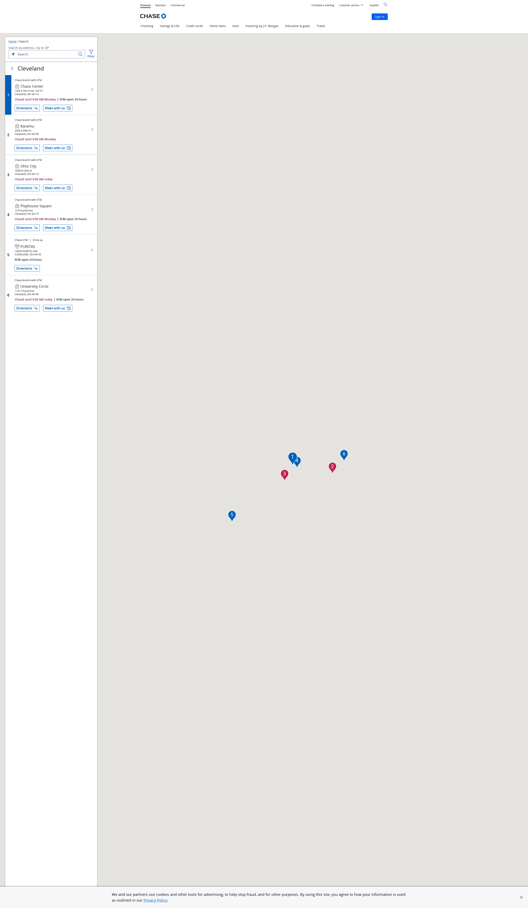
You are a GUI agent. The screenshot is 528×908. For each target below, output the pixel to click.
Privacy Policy (155, 900)
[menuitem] (322, 5)
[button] (521, 897)
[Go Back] (12, 68)
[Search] (80, 54)
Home (12, 41)
